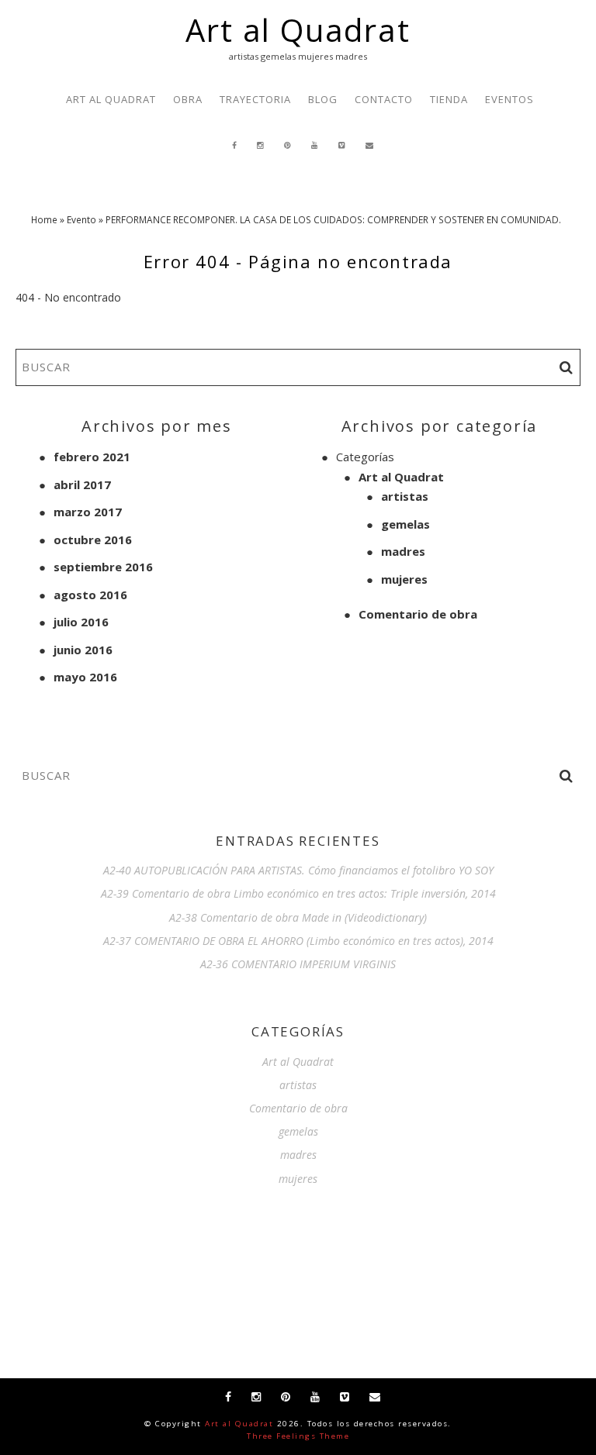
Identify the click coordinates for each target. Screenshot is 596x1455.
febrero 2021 (92, 456)
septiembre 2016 (103, 566)
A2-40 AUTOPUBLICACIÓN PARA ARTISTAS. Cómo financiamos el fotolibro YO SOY (298, 870)
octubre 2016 (93, 539)
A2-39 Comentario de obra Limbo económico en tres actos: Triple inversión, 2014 (298, 893)
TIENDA (449, 99)
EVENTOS (509, 99)
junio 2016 (83, 649)
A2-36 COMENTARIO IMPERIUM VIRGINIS (298, 964)
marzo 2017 (88, 511)
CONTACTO (384, 99)
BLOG (323, 99)
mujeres (404, 579)
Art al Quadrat (297, 30)
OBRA (188, 99)
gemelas (405, 524)
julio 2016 (81, 621)
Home (44, 219)
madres (403, 551)
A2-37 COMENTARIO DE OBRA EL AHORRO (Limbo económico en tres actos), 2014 (298, 940)
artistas (404, 496)
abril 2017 (82, 484)
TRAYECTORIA (255, 99)
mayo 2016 (85, 676)
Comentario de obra (418, 614)
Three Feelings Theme (298, 1436)
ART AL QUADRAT (111, 99)
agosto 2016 (90, 594)
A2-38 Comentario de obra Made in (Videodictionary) (298, 917)
